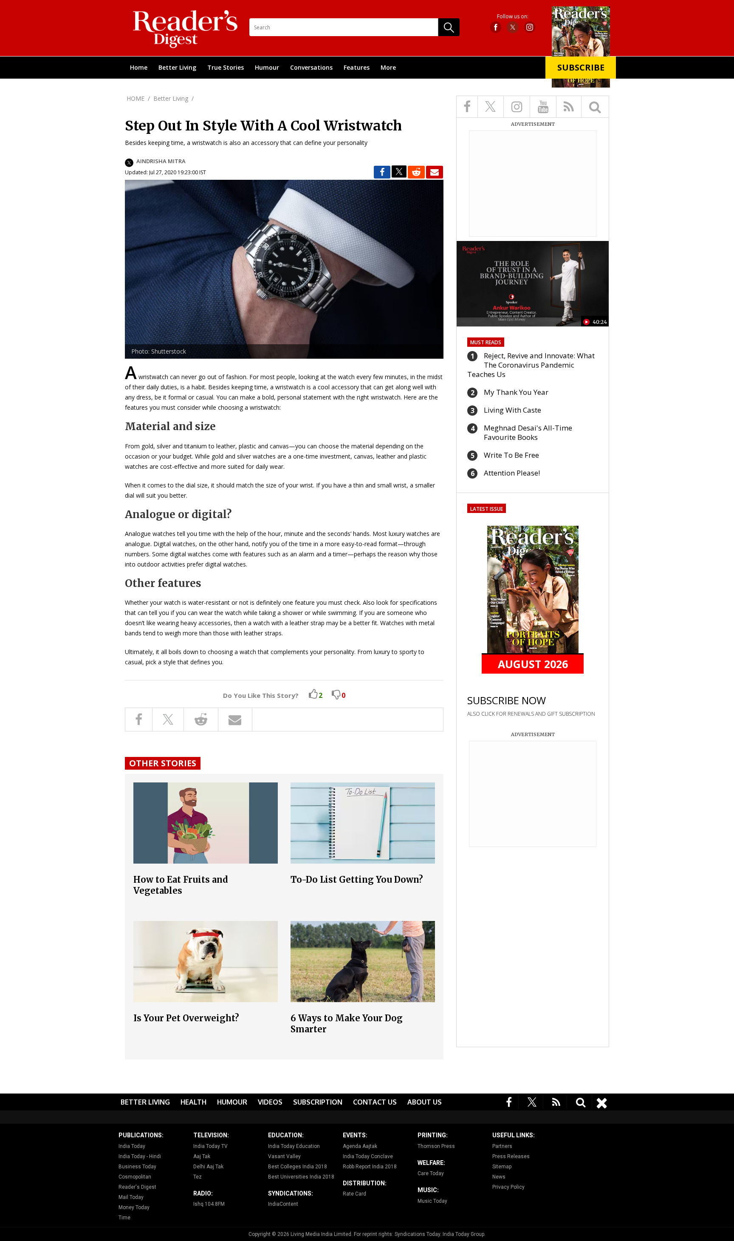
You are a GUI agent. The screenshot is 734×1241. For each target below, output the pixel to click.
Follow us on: (512, 16)
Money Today (134, 1207)
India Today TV (210, 1146)
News (498, 1177)
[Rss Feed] (556, 1101)
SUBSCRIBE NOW (506, 700)
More (388, 67)
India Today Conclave (368, 1156)
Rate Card (354, 1194)
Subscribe (580, 67)
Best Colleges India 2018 (297, 1167)
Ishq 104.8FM (209, 1204)
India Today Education (294, 1146)
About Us (424, 1102)
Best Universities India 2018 (301, 1177)
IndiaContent (283, 1204)
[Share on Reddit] (416, 172)
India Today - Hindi (140, 1156)
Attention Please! (512, 473)
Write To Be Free (511, 455)
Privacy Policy (508, 1187)
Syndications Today (417, 1234)
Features (357, 67)
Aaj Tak (201, 1156)
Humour (267, 67)
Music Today (432, 1201)
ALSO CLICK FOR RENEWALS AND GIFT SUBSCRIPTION (531, 713)
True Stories (225, 67)
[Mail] (434, 172)
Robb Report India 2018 (370, 1167)
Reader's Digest (137, 1187)
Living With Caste (512, 410)
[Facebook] (509, 1101)
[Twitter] (532, 1101)
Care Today (431, 1173)
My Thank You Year (516, 392)
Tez (197, 1177)
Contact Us (375, 1102)
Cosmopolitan (135, 1177)
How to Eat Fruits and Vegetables (180, 885)
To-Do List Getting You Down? (357, 879)
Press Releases (511, 1156)
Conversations (311, 67)
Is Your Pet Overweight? (186, 1018)
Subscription (317, 1102)
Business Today (137, 1167)
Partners (502, 1146)
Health (193, 1102)
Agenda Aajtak (360, 1146)
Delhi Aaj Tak (208, 1167)
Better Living (177, 67)
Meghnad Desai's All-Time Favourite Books (528, 432)
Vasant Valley (284, 1156)
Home (138, 67)
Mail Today (131, 1197)
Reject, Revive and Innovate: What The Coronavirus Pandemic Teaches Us (531, 365)
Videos (270, 1102)
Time (124, 1218)
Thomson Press (436, 1146)
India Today (132, 1146)
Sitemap (501, 1167)
